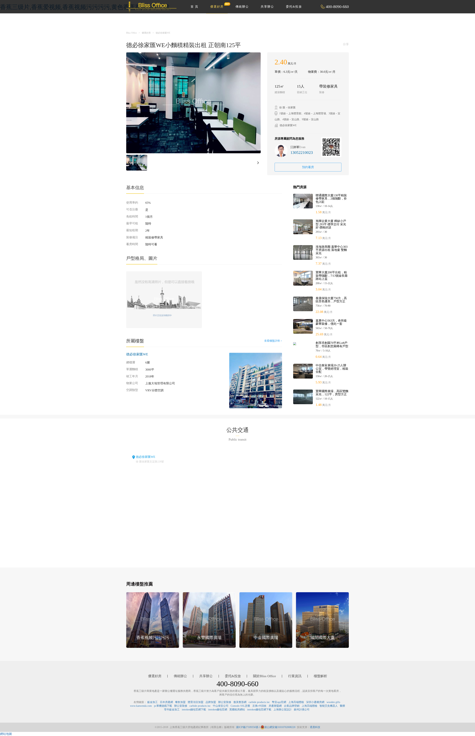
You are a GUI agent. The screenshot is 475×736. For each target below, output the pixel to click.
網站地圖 (6, 733)
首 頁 (194, 6)
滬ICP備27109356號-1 (248, 727)
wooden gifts (333, 702)
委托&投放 (294, 6)
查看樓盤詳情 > (273, 340)
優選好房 (217, 6)
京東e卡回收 (259, 705)
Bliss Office (131, 33)
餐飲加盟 (180, 702)
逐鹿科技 (315, 727)
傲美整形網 (239, 702)
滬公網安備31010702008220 (279, 727)
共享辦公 (267, 6)
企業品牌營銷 (291, 705)
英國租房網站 (237, 709)
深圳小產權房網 (315, 702)
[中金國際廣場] (265, 619)
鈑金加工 (152, 702)
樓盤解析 (320, 676)
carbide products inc (259, 702)
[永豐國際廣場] (209, 619)
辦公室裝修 (224, 702)
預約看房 (308, 167)
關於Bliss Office (264, 676)
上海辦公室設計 (282, 709)
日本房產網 (166, 702)
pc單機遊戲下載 (163, 705)
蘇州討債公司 (301, 709)
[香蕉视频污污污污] (152, 619)
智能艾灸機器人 (329, 705)
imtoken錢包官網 (217, 709)
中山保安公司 (220, 705)
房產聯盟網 (275, 705)
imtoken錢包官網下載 (194, 709)
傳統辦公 (242, 6)
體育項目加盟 (195, 702)
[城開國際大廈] (322, 619)
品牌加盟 (211, 702)
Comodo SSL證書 (240, 705)
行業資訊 (295, 676)
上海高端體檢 (296, 702)
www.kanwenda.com (141, 705)
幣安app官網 (279, 702)
